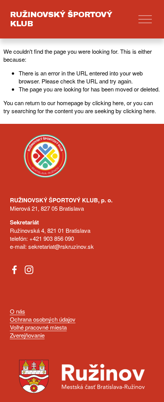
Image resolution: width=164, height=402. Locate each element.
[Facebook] (14, 269)
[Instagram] (29, 269)
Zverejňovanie (27, 335)
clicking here (108, 103)
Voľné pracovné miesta (38, 327)
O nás (17, 311)
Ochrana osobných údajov (43, 319)
